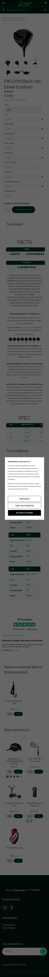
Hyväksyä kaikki (24, 513)
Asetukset (24, 499)
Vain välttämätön (24, 506)
